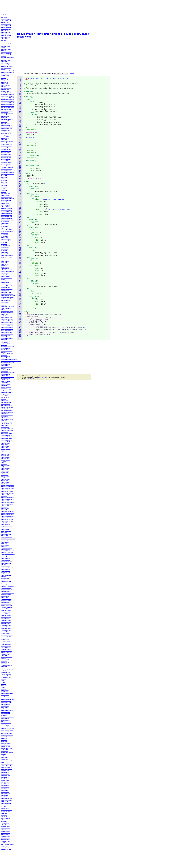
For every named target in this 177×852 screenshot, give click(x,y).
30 (20, 126)
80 (20, 208)
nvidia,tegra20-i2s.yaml (7, 491)
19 (20, 108)
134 (20, 296)
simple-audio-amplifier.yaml (4, 708)
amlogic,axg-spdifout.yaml (7, 72)
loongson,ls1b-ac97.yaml (7, 306)
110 (20, 257)
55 (20, 167)
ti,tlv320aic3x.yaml (6, 803)
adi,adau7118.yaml (6, 29)
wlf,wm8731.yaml (5, 826)
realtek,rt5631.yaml (6, 620)
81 (20, 209)
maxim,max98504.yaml (7, 329)
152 (20, 326)
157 (20, 334)
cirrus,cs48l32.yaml (6, 164)
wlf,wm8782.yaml (5, 828)
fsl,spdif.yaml (4, 248)
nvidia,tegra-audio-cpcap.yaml (5, 449)
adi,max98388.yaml (6, 33)
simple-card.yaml (5, 712)
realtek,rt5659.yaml (6, 626)
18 (20, 106)
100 (20, 241)
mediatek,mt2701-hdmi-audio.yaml (7, 339)
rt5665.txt (3, 687)
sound (67, 33)
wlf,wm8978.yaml (5, 839)
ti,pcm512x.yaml (5, 777)
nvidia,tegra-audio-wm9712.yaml (5, 483)
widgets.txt (4, 821)
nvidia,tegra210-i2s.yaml (7, 504)
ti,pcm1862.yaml (5, 773)
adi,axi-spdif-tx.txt (5, 32)
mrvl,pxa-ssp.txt (5, 394)
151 (20, 324)
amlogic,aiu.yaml (5, 63)
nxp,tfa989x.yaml (5, 524)
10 (20, 93)
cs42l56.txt (4, 185)
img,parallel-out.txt (5, 276)
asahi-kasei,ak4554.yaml (7, 99)
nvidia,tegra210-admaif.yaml (5, 495)
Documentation (26, 33)
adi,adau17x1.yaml (6, 24)
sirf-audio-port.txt (5, 713)
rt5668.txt (3, 688)
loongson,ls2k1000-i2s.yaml (6, 309)
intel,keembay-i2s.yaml (7, 293)
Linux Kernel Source (43, 377)
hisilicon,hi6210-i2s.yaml (7, 271)
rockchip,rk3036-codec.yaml (5, 655)
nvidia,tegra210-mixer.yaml (5, 509)
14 (20, 99)
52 (20, 162)
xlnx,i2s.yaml (4, 846)
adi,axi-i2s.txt (4, 30)
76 (20, 201)
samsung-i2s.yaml (5, 704)
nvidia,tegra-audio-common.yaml (5, 447)
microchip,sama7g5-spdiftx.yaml (6, 390)
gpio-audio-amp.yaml (6, 269)
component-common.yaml (7, 174)
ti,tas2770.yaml (5, 785)
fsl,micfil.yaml (4, 233)
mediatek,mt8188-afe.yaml (7, 362)
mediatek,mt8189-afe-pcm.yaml (6, 367)
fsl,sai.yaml (4, 242)
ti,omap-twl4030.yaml (6, 767)
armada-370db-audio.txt (7, 92)
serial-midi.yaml (5, 705)
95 (20, 232)
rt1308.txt (3, 680)
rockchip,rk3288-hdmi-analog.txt (6, 657)
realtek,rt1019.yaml (6, 613)
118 (20, 270)
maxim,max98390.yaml (7, 327)
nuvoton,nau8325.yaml (6, 435)
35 (20, 134)
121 (20, 275)
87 (20, 219)
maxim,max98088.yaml (7, 319)
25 (20, 118)
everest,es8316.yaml (6, 211)
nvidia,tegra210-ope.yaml (7, 513)
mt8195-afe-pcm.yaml (6, 422)
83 (20, 213)
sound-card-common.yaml (7, 730)
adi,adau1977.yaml (6, 25)
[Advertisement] (59, 16)
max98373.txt (4, 314)
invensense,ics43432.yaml (8, 295)
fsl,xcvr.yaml (4, 252)
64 (20, 182)
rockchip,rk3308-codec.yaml (5, 660)
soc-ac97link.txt (5, 718)
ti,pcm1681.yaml (5, 770)
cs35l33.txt (4, 177)
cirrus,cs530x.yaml (6, 165)
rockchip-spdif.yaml (6, 675)
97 (20, 236)
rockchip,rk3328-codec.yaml (5, 663)
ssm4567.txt (4, 738)
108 (20, 254)
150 (20, 323)
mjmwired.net (31, 378)
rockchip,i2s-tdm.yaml (6, 651)
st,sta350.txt (4, 741)
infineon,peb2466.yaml (6, 289)
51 (20, 160)
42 (20, 145)
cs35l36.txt (4, 182)
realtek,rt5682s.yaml (6, 631)
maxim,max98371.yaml (7, 325)
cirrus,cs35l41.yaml (6, 147)
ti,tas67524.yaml (5, 796)
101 (20, 242)
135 (20, 298)
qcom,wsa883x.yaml (6, 600)
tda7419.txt (4, 757)
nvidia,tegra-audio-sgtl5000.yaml (5, 469)
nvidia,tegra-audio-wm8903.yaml (5, 477)
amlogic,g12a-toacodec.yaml (5, 80)
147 (20, 318)
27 (20, 121)
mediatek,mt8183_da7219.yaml (8, 359)
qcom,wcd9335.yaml (6, 583)
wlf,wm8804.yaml (5, 829)
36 (20, 136)
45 (20, 150)
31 (20, 127)
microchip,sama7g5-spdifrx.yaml (6, 387)
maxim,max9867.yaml (6, 332)
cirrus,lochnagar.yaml (6, 169)
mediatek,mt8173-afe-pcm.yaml (6, 351)
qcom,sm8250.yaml (6, 581)
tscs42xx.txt (4, 813)
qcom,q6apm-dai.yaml (6, 561)
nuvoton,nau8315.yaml (6, 433)
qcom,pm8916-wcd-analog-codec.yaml (8, 554)
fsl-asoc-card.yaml (5, 253)
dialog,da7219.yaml (6, 201)
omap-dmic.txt (4, 527)
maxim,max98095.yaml (7, 322)
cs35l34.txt (4, 178)
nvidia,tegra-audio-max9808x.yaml (5, 455)
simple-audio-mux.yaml (7, 710)
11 (20, 95)
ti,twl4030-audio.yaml (6, 810)
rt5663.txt (3, 685)
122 (20, 277)
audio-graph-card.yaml (6, 125)
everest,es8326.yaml (6, 213)
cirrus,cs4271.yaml (6, 154)
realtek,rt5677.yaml (6, 628)
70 (20, 191)
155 (20, 331)
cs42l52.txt (4, 183)
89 (20, 223)
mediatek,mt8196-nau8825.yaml (5, 375)
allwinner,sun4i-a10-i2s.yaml (6, 47)
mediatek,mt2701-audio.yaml (5, 336)
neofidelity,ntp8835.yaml (7, 428)
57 (20, 170)
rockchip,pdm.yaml (6, 652)
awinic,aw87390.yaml (6, 135)
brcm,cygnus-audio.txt (6, 144)
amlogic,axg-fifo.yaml (6, 64)
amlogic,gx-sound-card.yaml (5, 86)
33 (20, 131)
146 (20, 316)
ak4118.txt (3, 40)
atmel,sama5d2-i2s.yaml (7, 119)
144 (20, 313)
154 (20, 329)
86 (20, 218)
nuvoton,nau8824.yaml (6, 440)
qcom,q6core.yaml (5, 571)
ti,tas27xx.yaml (5, 788)
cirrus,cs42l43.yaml (6, 157)
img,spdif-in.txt (5, 280)
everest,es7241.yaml (6, 210)
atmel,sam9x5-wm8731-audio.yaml (7, 114)
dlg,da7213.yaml (5, 203)
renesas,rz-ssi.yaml (6, 642)
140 (20, 306)
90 (20, 224)
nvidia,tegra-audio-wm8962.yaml (5, 480)
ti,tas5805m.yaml (5, 793)
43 (20, 147)
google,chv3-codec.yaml (7, 255)
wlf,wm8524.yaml (5, 824)
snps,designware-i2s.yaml (7, 716)
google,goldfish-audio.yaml (5, 262)
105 (20, 249)
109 (20, 255)
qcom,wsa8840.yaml (6, 602)
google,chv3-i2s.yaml (6, 257)
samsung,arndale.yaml (7, 693)
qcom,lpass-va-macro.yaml (5, 543)
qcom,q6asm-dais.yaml (7, 567)
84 (20, 214)
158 (20, 336)
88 (20, 221)
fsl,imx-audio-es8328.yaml (7, 229)
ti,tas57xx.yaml (5, 792)
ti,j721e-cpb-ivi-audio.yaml (7, 765)
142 (20, 309)
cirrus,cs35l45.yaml (6, 149)
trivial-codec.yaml (5, 811)
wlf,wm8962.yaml (5, 837)
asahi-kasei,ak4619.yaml (7, 102)
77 (20, 203)
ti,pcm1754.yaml (5, 772)
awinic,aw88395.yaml (6, 136)
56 (20, 168)
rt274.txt (3, 682)
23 (20, 114)
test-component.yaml (6, 760)
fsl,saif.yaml (4, 244)
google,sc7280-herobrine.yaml (5, 267)
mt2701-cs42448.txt (6, 397)
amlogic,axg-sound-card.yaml (6, 68)
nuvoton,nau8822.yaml (6, 438)
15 (20, 101)
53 (20, 163)
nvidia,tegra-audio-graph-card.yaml (7, 452)
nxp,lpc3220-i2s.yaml (6, 522)
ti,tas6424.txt (4, 795)
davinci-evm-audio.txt (6, 196)
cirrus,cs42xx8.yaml (6, 162)
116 (20, 267)
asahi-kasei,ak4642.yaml (7, 104)
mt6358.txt (3, 399)
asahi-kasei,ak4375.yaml (7, 96)
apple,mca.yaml (5, 89)
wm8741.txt (4, 842)
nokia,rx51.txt (4, 432)
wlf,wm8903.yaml (5, 831)
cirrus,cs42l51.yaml (6, 159)
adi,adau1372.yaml (6, 19)
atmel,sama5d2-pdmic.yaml (5, 121)
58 (20, 172)
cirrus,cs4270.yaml (6, 152)
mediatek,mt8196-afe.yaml (7, 372)
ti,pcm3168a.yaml (5, 775)
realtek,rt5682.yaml (6, 630)
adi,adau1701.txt (5, 22)
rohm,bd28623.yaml (6, 677)
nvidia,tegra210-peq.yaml (7, 514)
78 (20, 204)
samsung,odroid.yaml (6, 697)
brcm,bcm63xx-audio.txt (7, 142)
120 (20, 273)
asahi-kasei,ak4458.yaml (7, 97)
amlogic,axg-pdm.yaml (6, 66)
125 (20, 282)
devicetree (43, 33)
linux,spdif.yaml (5, 302)
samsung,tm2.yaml (6, 702)
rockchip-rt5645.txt (6, 674)
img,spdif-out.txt (5, 282)
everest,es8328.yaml (6, 215)
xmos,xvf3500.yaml (6, 849)
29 (20, 124)
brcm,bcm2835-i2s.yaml (7, 141)
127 (20, 285)
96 (20, 234)
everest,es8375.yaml (6, 216)
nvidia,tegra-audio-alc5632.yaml (5, 444)
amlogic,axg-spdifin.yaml (7, 70)
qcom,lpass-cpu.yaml (6, 537)
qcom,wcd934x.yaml (6, 584)
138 (20, 303)
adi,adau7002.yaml (6, 27)
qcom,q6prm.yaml (5, 578)
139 (20, 305)
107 (20, 252)
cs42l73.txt (4, 187)
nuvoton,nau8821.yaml (6, 436)
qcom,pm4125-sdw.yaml (7, 552)
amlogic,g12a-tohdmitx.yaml (4, 83)
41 (20, 144)
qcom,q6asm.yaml (5, 569)
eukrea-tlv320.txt (5, 206)
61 (20, 177)
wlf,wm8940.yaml (5, 834)
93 (20, 229)
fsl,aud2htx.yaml (5, 221)
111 (20, 259)
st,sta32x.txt (4, 740)
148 (20, 319)
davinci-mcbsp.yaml (6, 200)
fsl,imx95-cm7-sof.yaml (7, 231)
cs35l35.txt (4, 180)
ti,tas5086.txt (4, 790)
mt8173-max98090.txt (6, 405)
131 (20, 291)
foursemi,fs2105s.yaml (7, 219)
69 (20, 190)
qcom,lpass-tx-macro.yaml (7, 540)
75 (20, 200)
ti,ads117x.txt (4, 762)
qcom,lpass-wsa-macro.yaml (5, 546)
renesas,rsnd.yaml (6, 641)
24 (20, 116)
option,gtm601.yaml (6, 531)
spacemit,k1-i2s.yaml (6, 733)
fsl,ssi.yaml (4, 250)
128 (20, 287)
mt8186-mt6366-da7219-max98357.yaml (7, 413)
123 (20, 278)
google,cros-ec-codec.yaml (5, 259)
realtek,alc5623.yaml (6, 605)
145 (20, 314)
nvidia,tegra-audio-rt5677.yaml (5, 466)
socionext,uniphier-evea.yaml (6, 723)
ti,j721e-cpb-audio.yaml (7, 764)
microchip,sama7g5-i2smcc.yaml (6, 382)
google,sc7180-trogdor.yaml (5, 265)
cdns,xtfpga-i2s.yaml (6, 146)
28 (20, 122)
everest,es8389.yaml (6, 218)
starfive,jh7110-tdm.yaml (7, 752)
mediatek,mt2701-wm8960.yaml (5, 342)
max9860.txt (4, 315)
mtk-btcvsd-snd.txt (5, 425)
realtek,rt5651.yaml (6, 625)
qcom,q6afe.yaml (5, 560)
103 (20, 246)
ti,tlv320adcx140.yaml (6, 800)
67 (20, 186)
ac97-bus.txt (4, 17)
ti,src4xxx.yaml (5, 780)
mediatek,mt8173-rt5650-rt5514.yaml (7, 354)
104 (20, 247)
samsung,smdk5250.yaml (7, 699)
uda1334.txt (4, 816)
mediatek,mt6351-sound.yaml (5, 344)
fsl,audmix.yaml (5, 223)
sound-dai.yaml (5, 731)
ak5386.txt (3, 42)
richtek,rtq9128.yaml (6, 649)
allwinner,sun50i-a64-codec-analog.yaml (6, 52)
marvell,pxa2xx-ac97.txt (7, 312)
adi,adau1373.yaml (6, 20)
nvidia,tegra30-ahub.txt (7, 517)
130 (20, 290)
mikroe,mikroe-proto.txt (7, 392)
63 (20, 180)
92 (20, 227)
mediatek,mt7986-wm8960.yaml (5, 349)
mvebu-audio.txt (5, 427)
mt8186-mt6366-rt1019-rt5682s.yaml (7, 415)
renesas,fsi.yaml (5, 633)
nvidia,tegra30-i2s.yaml (7, 521)
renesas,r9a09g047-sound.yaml (6, 637)
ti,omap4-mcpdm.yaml (6, 769)
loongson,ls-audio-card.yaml (5, 304)
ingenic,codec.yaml (6, 292)
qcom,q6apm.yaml (5, 566)
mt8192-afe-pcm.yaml (6, 417)
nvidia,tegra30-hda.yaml (7, 519)
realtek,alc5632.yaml (6, 607)
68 (20, 188)
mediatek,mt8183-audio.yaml (5, 357)
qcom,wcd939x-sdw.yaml (7, 592)
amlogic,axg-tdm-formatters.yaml (5, 75)
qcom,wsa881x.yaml (6, 599)
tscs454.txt (4, 814)
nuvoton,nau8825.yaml (6, 441)
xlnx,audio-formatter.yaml (7, 844)
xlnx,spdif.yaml (5, 847)
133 (20, 295)
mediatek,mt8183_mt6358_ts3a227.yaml (8, 361)
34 (20, 132)
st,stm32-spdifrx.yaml (6, 748)
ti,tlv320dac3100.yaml (6, 805)
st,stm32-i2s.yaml (5, 744)
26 (20, 119)
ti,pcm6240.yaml (5, 778)
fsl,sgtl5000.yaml (5, 245)
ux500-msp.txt (4, 819)
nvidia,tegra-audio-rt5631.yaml (5, 460)
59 (20, 173)
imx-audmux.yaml (5, 287)
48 (20, 155)
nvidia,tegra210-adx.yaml (7, 497)
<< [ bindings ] (4, 14)
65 (20, 183)
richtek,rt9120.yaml (6, 644)
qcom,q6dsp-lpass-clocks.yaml (6, 573)
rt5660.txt (3, 684)
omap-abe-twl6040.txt (6, 526)
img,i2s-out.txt (4, 274)
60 (20, 175)
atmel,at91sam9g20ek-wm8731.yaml (6, 111)
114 (20, 264)
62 (20, 178)
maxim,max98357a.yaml (7, 324)
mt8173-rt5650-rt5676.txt (7, 407)
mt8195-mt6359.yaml (6, 423)
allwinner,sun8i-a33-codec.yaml (6, 61)
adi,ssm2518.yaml (5, 38)
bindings (56, 33)
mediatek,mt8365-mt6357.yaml (5, 379)
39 (20, 141)
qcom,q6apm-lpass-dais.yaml (6, 564)
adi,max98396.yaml (6, 35)
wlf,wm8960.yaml (5, 836)
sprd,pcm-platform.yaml (7, 735)
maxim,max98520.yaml (7, 330)
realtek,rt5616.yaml (6, 618)
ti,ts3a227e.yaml (5, 808)
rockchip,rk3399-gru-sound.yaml (6, 666)
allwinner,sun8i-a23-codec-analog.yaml (8, 58)
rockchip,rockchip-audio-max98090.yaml (7, 670)
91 (20, 226)
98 (20, 237)
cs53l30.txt (4, 190)
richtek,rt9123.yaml (6, 646)
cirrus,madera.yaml (6, 170)
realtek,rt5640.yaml (6, 622)
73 (20, 196)
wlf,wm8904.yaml (5, 833)
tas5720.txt (4, 755)
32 (20, 129)
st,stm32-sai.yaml (5, 746)
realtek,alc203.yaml (6, 603)
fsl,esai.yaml (4, 226)
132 (20, 293)
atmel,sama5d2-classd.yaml (5, 117)
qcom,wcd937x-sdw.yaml (7, 586)
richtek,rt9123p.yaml (6, 647)
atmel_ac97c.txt (5, 123)
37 (20, 137)
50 (20, 159)
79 (20, 206)
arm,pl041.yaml (5, 91)
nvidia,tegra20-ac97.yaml (7, 488)
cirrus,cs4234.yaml (6, 151)
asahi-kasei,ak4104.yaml (7, 94)
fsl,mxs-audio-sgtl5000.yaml (4, 237)
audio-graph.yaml (5, 130)
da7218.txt (3, 192)
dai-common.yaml (5, 193)
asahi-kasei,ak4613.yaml (7, 101)
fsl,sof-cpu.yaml (5, 247)
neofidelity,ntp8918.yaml (7, 430)
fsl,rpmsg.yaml (5, 240)
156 (20, 332)
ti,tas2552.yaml (5, 782)
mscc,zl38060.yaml (6, 395)
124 (20, 280)
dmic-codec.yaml (5, 205)
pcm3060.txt (4, 532)
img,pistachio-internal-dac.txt (6, 278)
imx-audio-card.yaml (6, 284)
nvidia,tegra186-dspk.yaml (7, 486)
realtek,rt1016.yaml (6, 612)
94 (20, 231)
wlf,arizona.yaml (5, 823)
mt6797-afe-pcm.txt (6, 402)
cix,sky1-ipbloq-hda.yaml (7, 172)
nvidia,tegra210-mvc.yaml (7, 511)
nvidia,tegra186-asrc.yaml (7, 485)
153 (20, 328)
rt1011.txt (3, 679)
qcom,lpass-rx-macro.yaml (8, 538)
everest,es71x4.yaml (6, 208)
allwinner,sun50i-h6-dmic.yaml (6, 55)
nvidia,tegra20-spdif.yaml (7, 493)
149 (20, 321)
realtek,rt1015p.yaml (6, 610)
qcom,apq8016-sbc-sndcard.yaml (6, 535)
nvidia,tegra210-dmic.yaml (7, 502)
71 (20, 193)
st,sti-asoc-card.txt (5, 743)
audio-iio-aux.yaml (5, 131)
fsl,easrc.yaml (4, 224)
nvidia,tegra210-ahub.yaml (7, 499)
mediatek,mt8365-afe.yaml (7, 377)
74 (20, 198)
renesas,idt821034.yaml (7, 635)
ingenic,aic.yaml (5, 290)
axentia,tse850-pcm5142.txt (5, 139)
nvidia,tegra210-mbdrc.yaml (5, 506)
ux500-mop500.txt (5, 818)
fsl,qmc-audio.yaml (6, 239)
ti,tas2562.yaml (5, 783)
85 (20, 216)
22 (20, 113)
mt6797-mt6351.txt (5, 404)
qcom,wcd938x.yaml (6, 591)
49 (20, 157)
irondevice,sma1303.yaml (7, 297)
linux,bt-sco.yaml (5, 300)
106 (20, 250)
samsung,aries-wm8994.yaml (5, 691)
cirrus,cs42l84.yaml (6, 160)
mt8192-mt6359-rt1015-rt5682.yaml (7, 420)
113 (20, 262)
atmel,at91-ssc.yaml (6, 109)
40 (20, 142)
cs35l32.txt (4, 175)
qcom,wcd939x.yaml (6, 594)
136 (20, 300)
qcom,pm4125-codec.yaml (7, 550)
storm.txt (3, 754)
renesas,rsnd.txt (5, 639)
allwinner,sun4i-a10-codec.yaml (6, 44)
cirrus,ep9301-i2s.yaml (7, 167)
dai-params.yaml (5, 195)
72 (20, 195)
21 (20, 111)
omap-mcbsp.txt (5, 529)
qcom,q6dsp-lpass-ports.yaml (6, 576)
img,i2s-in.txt (4, 273)
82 (20, 211)
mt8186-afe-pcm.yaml (6, 410)
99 (20, 239)
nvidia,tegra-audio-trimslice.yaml (5, 472)
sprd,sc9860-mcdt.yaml (7, 736)
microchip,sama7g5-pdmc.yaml (6, 385)
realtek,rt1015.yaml (6, 608)
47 (20, 154)
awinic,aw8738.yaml (6, 133)
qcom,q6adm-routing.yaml (7, 556)
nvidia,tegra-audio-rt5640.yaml (5, 463)
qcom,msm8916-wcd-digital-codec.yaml (6, 548)
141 (20, 308)
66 (20, 185)
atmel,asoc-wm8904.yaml (7, 107)
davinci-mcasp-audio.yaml (7, 198)
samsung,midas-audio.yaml (5, 695)
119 (20, 272)
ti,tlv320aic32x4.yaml (6, 801)
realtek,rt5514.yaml (6, 615)
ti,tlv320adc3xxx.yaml (6, 798)
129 (20, 288)
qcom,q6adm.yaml (5, 558)
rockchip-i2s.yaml (5, 672)
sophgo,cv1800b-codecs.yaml (5, 726)
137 (20, 301)
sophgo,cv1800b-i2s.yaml (7, 728)
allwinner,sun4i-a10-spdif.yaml (6, 50)
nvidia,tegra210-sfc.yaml (7, 516)
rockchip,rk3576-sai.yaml (7, 668)
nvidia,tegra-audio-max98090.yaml (5, 458)
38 (20, 139)
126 (20, 283)
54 (20, 165)
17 (20, 104)
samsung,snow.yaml (6, 701)
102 (20, 244)
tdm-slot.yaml (4, 759)
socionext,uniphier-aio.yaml (6, 721)
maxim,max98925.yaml (7, 333)
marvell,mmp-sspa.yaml (7, 311)
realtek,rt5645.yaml (6, 623)
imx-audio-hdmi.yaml (6, 285)
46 (20, 152)
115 (20, 265)
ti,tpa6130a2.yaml (5, 806)
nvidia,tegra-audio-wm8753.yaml (5, 474)
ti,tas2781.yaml (5, 787)
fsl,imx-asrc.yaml (5, 228)
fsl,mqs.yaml (4, 234)
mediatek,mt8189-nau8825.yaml (5, 370)
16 (20, 103)
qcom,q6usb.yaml (5, 579)
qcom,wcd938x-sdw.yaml (7, 589)
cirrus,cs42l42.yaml (6, 155)
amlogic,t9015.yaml (6, 87)
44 (20, 149)
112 (20, 260)
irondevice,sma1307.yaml (7, 298)
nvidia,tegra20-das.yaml (7, 489)
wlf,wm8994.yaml (5, 841)
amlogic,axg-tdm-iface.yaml (5, 77)
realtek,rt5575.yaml (6, 617)
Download (71, 73)
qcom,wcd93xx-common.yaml (5, 597)
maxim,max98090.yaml (7, 320)
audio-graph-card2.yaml (7, 126)
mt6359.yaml (4, 400)
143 (20, 311)
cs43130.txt (4, 188)
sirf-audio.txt (4, 715)
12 (20, 96)
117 (20, 268)
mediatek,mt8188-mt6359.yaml (5, 365)
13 (20, 98)
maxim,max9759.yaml (6, 317)
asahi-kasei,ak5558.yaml (7, 106)
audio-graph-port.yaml (6, 128)
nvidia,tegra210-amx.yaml (7, 500)
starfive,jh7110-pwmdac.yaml (5, 750)
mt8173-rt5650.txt (5, 408)
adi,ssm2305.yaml (5, 37)
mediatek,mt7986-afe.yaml (7, 346)
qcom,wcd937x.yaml (6, 588)
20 (20, 109)
